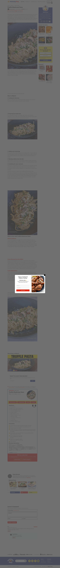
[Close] (44, 275)
